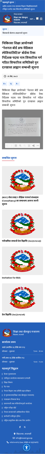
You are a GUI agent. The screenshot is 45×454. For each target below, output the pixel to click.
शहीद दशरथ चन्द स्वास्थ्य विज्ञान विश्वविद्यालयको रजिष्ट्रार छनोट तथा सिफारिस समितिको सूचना (19, 8)
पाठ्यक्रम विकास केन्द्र (12, 399)
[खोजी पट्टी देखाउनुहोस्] (37, 18)
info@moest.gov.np (24, 438)
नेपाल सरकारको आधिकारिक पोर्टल (17, 412)
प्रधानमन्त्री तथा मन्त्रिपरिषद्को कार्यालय (18, 403)
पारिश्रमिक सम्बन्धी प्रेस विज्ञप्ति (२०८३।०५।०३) (21, 241)
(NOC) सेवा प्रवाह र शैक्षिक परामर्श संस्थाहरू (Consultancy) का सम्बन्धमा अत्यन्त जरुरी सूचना (20, 201)
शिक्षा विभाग (8, 382)
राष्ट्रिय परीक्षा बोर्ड (10, 408)
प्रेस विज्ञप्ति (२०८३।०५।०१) (13, 315)
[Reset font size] (11, 84)
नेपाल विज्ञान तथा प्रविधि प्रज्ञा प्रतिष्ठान (17, 391)
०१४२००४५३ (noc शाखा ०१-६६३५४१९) (24, 442)
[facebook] (20, 427)
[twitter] (25, 427)
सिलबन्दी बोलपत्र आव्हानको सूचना (14, 33)
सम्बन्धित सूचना (9, 158)
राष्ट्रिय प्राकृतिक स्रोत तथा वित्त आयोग (17, 420)
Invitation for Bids (11, 278)
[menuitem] (22, 351)
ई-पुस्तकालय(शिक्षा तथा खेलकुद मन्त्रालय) (19, 395)
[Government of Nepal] (7, 19)
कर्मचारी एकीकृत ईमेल (12, 416)
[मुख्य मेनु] (41, 18)
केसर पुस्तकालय (10, 374)
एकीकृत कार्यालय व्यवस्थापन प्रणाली (17, 378)
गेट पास (7, 386)
